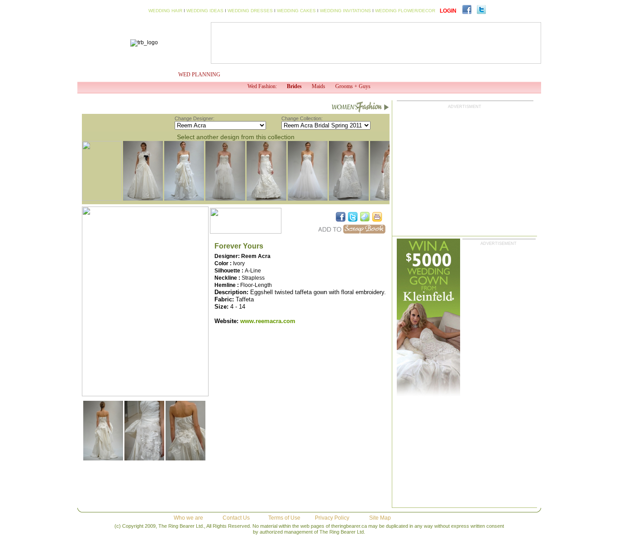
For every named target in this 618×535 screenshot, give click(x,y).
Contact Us (236, 518)
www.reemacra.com (267, 321)
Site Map (380, 518)
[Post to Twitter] (353, 217)
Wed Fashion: (262, 86)
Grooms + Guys (353, 86)
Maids (318, 86)
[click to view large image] (103, 458)
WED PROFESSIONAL (311, 74)
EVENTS (413, 74)
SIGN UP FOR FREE (492, 74)
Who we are (188, 518)
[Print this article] (377, 217)
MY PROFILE (144, 74)
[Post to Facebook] (341, 217)
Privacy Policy (332, 518)
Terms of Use (284, 518)
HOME (101, 74)
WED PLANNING (199, 74)
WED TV (255, 74)
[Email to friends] (365, 217)
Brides (294, 86)
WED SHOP (371, 74)
